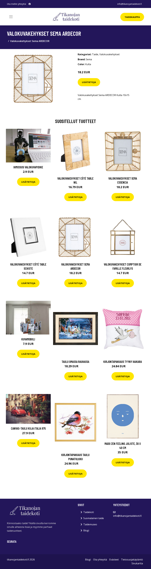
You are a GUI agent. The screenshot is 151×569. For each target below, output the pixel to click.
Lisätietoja (89, 82)
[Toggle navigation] (11, 16)
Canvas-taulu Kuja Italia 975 (28, 428)
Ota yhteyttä (100, 559)
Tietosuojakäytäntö (132, 559)
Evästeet (114, 559)
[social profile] (29, 4)
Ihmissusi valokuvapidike (28, 167)
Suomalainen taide (93, 518)
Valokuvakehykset (109, 54)
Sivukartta (137, 563)
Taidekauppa (132, 17)
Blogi (86, 530)
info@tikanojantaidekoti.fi (129, 4)
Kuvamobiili (28, 339)
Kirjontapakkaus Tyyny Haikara (122, 361)
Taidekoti (88, 512)
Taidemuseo (90, 524)
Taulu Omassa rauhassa (75, 361)
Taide (95, 54)
